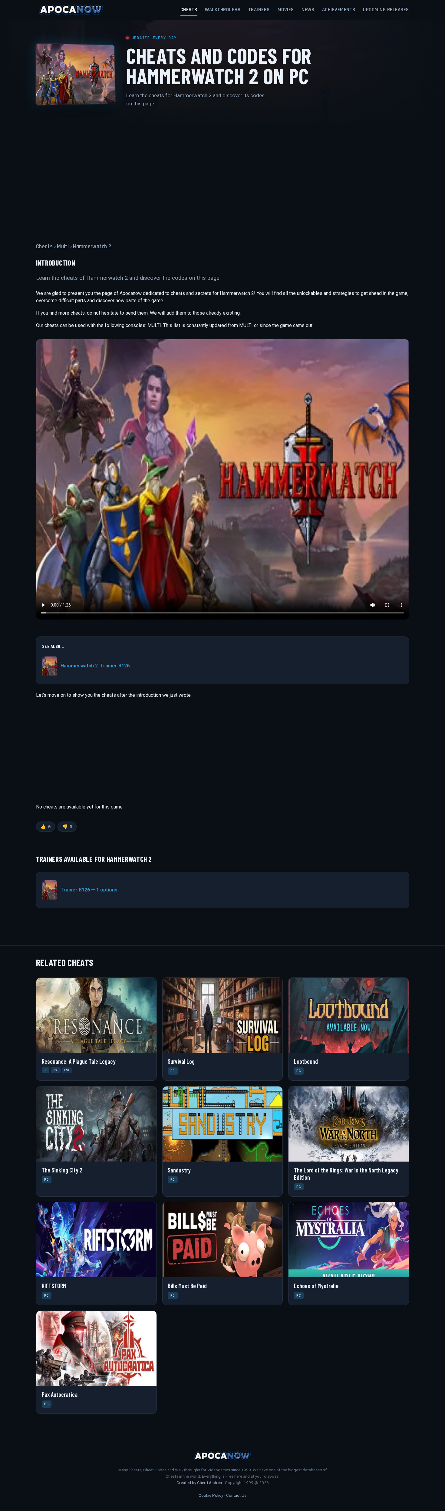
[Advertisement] (222, 171)
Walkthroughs (222, 9)
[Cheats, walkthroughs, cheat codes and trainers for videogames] (71, 10)
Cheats (188, 9)
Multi (63, 246)
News (308, 9)
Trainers (259, 9)
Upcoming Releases (386, 9)
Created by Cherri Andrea (199, 1482)
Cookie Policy (211, 1495)
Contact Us (236, 1495)
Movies (286, 9)
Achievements (338, 9)
